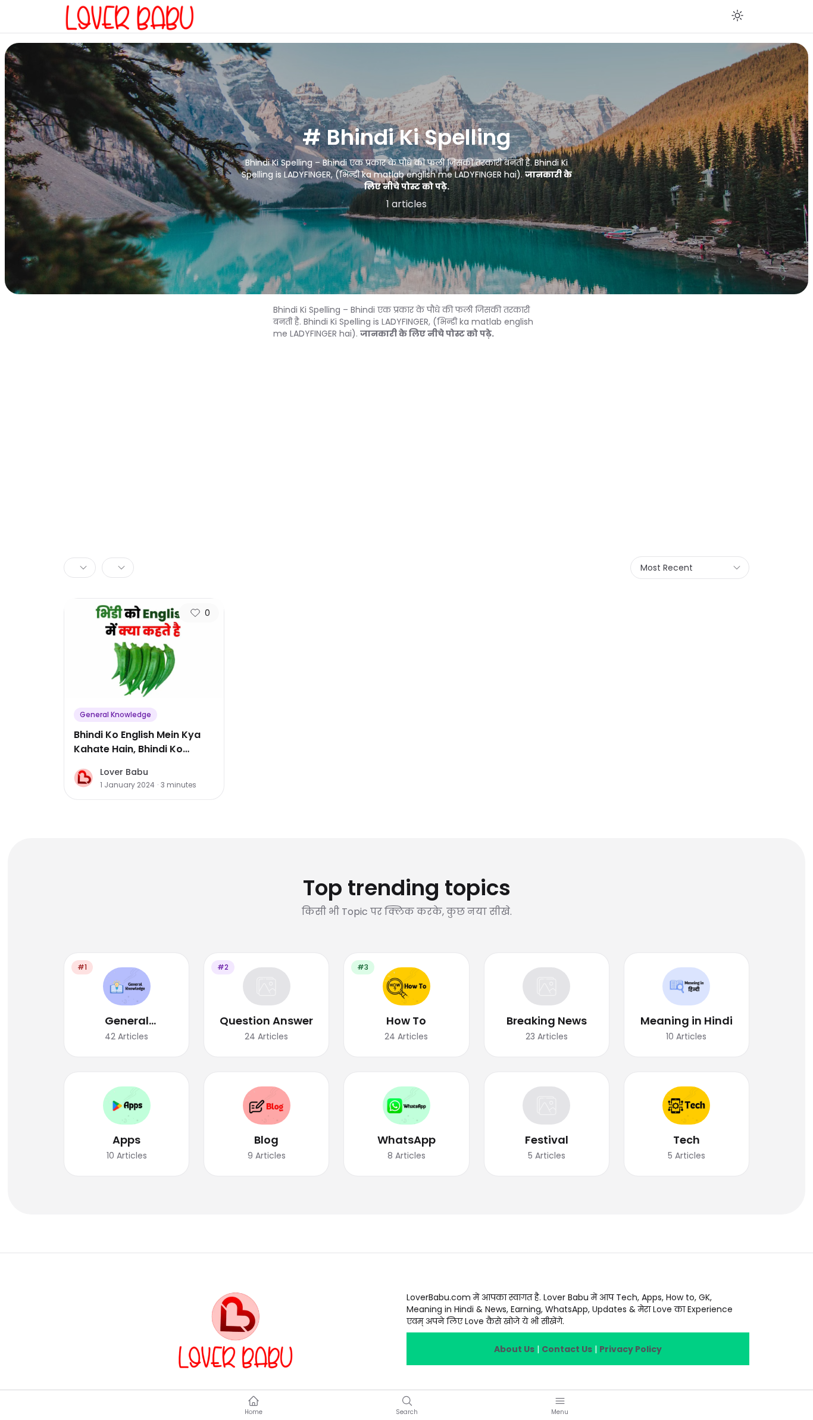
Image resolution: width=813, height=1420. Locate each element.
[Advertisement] (406, 428)
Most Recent (666, 568)
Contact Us (567, 1349)
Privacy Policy (630, 1349)
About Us (514, 1349)
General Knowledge (115, 714)
